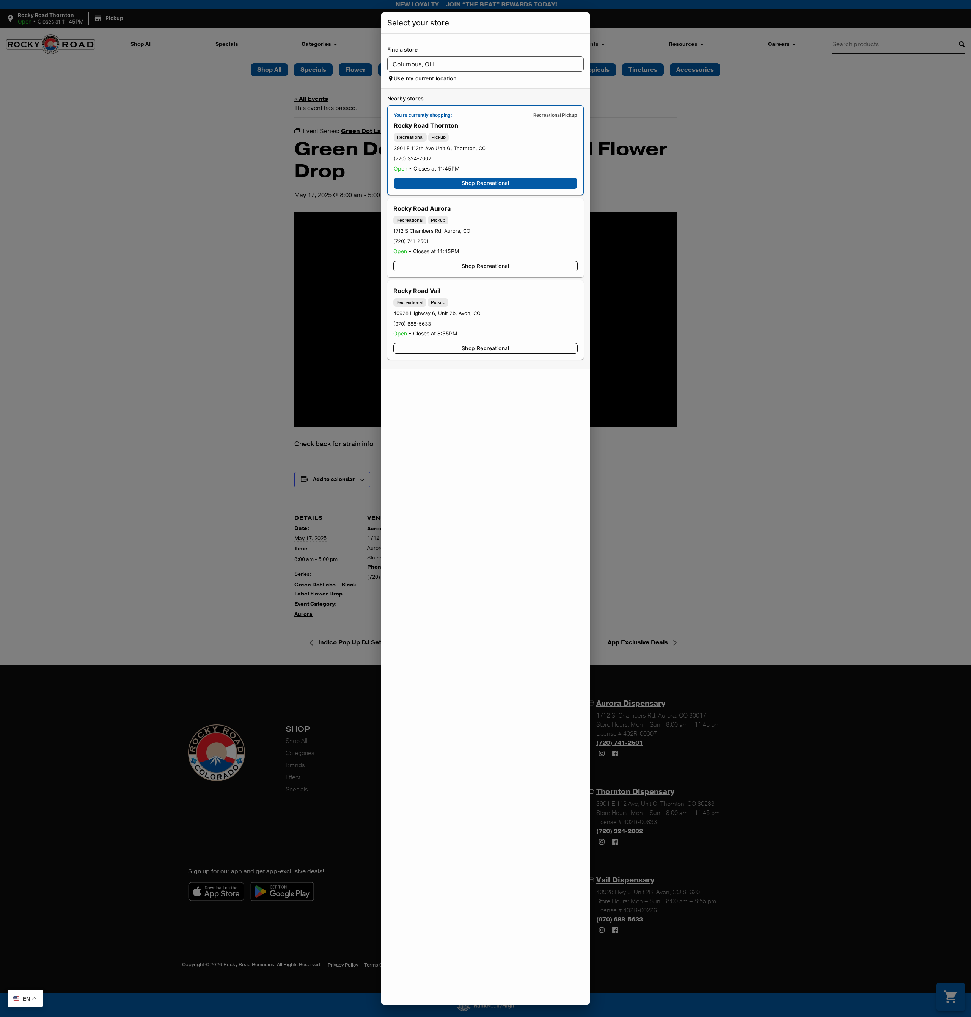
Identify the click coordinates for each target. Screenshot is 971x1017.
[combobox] (479, 64)
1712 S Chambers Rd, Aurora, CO (431, 231)
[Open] (578, 64)
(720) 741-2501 (411, 241)
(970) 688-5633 (412, 324)
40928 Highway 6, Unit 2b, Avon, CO (437, 313)
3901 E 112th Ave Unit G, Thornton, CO (440, 148)
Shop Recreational (485, 183)
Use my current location (425, 78)
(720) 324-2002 (412, 158)
